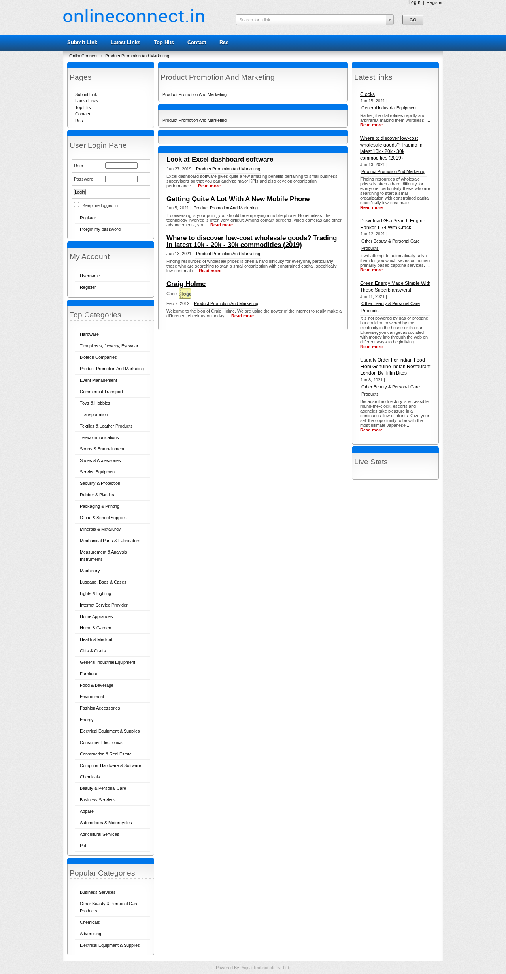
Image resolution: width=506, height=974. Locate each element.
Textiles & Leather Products (106, 426)
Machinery (90, 570)
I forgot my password (100, 229)
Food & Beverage (96, 685)
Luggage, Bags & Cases (103, 582)
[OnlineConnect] (133, 20)
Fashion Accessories (100, 708)
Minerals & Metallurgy (100, 529)
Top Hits (164, 42)
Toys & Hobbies (95, 403)
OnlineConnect (84, 55)
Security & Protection (100, 483)
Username (90, 275)
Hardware (89, 334)
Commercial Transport (101, 391)
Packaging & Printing (99, 506)
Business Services (98, 799)
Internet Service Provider (104, 605)
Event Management (98, 380)
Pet (83, 845)
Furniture (88, 673)
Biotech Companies (98, 357)
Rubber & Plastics (97, 494)
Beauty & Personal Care (103, 788)
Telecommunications (99, 437)
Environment (92, 696)
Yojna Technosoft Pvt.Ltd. (266, 967)
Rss (223, 42)
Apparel (87, 811)
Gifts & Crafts (93, 650)
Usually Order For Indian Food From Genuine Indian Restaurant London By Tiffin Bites (395, 366)
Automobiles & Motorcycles (106, 822)
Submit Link (82, 42)
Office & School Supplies (103, 517)
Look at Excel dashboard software (219, 159)
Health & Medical (96, 639)
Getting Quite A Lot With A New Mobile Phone (238, 199)
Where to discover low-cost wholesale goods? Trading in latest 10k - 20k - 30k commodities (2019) (251, 241)
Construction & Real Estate (106, 754)
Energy (87, 719)
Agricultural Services (99, 834)
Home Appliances (96, 616)
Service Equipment (98, 471)
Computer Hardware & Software (110, 765)
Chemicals (90, 776)
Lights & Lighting (95, 593)
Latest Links (125, 42)
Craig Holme (186, 284)
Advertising (90, 933)
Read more (371, 124)
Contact (196, 42)
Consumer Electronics (101, 742)
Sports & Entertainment (102, 448)
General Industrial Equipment (107, 662)
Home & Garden (95, 627)
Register (435, 2)
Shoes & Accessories (100, 460)
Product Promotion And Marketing (137, 55)
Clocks (367, 94)
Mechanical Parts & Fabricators (110, 540)
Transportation (94, 414)
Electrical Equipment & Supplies (110, 731)
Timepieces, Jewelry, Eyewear (109, 345)
